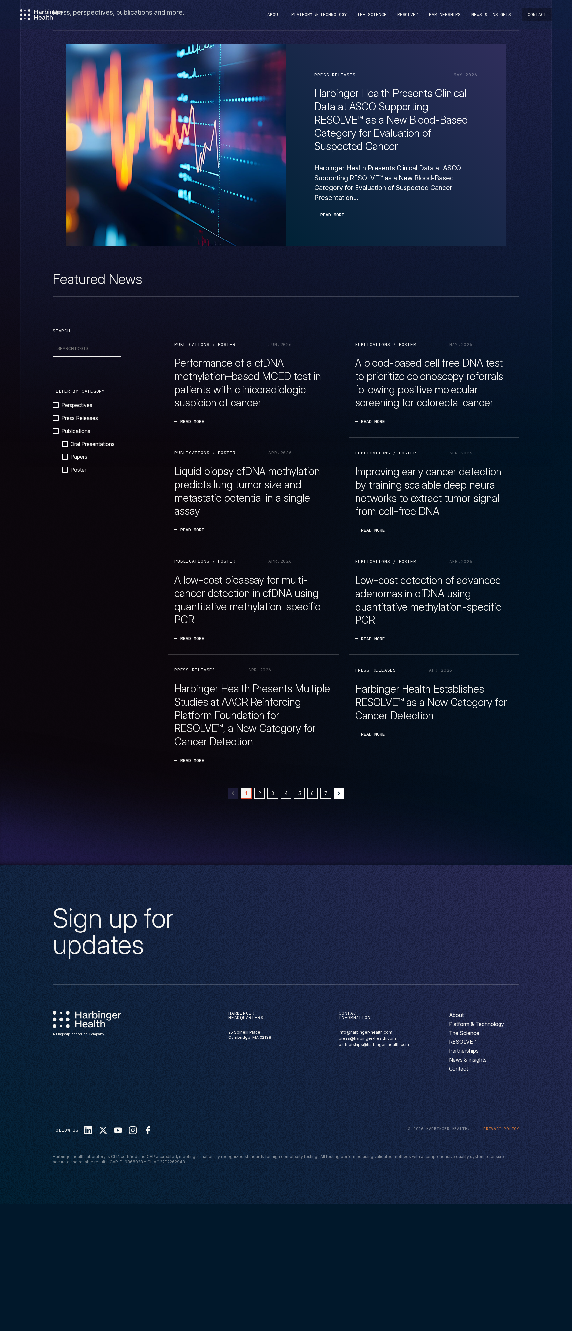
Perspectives (76, 405)
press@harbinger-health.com (367, 1038)
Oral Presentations (93, 444)
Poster (78, 469)
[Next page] (339, 793)
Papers (79, 456)
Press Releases (79, 418)
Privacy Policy (501, 1128)
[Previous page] (233, 793)
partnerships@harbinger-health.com (374, 1044)
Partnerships (445, 14)
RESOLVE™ (407, 14)
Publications (75, 431)
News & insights (491, 14)
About (274, 14)
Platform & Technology (319, 14)
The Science (372, 14)
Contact (537, 14)
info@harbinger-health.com (365, 1032)
